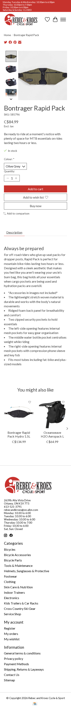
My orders (11, 634)
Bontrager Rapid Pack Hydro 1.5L (18, 434)
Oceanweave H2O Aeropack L (52, 434)
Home (7, 35)
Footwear (10, 576)
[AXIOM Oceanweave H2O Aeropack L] (52, 413)
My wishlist (12, 639)
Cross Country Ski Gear (20, 608)
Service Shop (12, 614)
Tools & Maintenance (18, 565)
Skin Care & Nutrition (18, 587)
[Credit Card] (34, 704)
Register (9, 628)
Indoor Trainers (14, 592)
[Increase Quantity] (16, 178)
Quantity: (9, 171)
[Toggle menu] (63, 20)
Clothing (10, 582)
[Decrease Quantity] (7, 178)
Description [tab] (14, 232)
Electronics (11, 598)
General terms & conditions (22, 653)
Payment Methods (16, 664)
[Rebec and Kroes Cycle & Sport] (21, 19)
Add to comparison (18, 213)
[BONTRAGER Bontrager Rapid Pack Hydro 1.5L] (19, 413)
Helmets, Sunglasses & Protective (26, 571)
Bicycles (9, 549)
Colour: (9, 159)
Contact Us (11, 675)
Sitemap (9, 680)
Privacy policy (13, 658)
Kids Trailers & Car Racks (21, 603)
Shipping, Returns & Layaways (24, 669)
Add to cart (35, 189)
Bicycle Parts (13, 560)
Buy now (35, 206)
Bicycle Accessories (17, 555)
